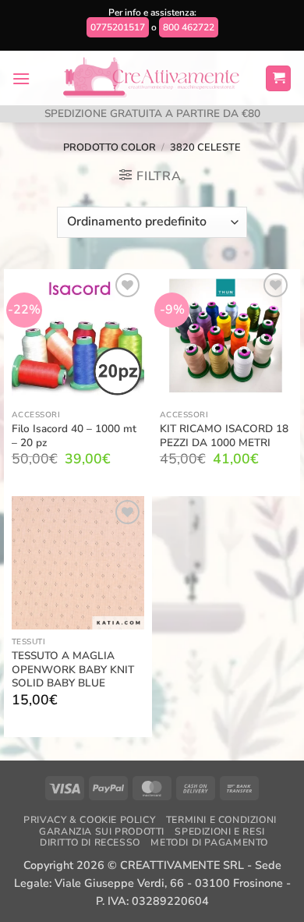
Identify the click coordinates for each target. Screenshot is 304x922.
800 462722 (188, 27)
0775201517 (117, 27)
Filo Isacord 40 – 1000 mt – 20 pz (74, 435)
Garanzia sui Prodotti (101, 831)
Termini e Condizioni (221, 820)
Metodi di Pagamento (209, 842)
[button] (21, 78)
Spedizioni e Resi (219, 831)
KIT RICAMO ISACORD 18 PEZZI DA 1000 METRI (224, 435)
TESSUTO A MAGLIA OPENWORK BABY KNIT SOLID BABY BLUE (73, 669)
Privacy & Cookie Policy (89, 820)
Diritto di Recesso (90, 842)
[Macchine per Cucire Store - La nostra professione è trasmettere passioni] (152, 78)
